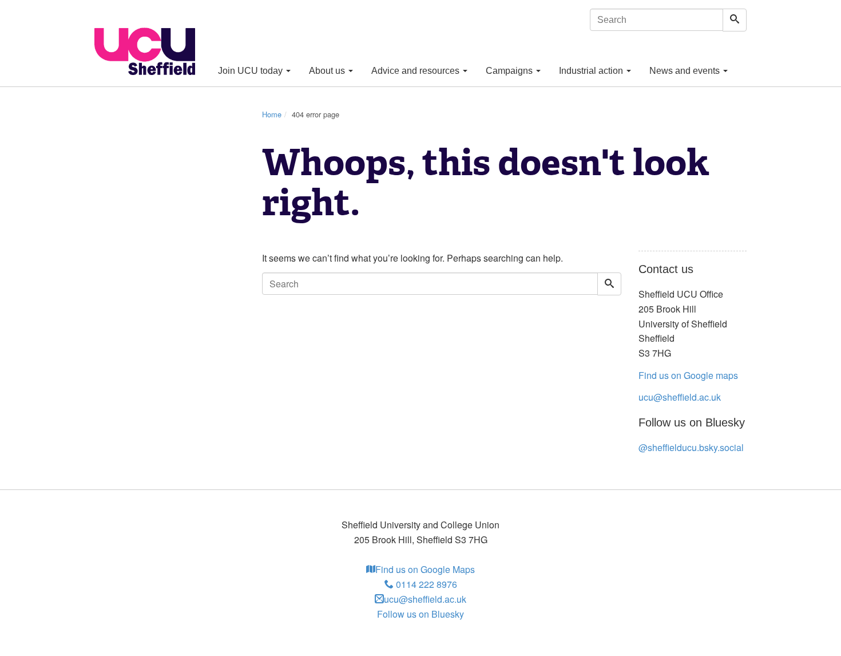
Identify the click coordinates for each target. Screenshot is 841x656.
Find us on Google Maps (425, 569)
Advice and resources (416, 71)
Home (271, 114)
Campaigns (510, 71)
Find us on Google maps (688, 375)
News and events (685, 71)
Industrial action (592, 71)
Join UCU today (251, 71)
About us (328, 71)
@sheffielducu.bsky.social (691, 447)
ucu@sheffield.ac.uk (679, 397)
